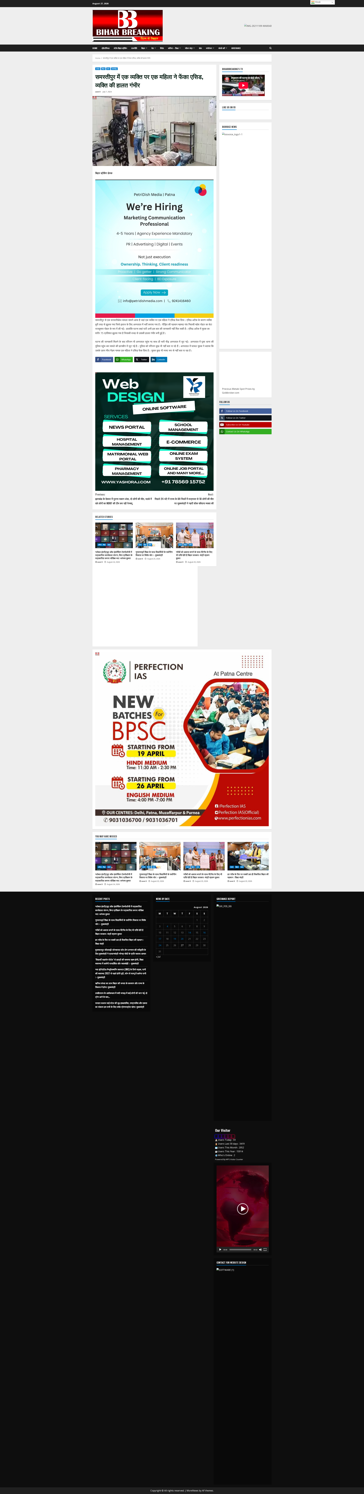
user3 (97, 92)
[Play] (220, 1249)
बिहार (143, 48)
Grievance (236, 48)
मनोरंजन (209, 48)
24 (160, 945)
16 (204, 932)
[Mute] (260, 1249)
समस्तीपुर (114, 69)
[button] (242, 1209)
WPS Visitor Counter (234, 1159)
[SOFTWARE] (154, 431)
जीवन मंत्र (189, 48)
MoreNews (192, 1490)
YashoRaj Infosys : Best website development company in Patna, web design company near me (153, 366)
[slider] (240, 1249)
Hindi (317, 2)
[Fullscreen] (265, 1249)
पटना (140, 545)
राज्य (108, 69)
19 (174, 938)
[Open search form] (270, 48)
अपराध (98, 69)
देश (152, 48)
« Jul (158, 956)
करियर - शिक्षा (101, 545)
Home (94, 48)
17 (160, 938)
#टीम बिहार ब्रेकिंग (120, 48)
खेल (200, 48)
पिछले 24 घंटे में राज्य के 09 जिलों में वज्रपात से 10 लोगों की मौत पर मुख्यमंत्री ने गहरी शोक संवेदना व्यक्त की (184, 498)
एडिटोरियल (105, 48)
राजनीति (134, 48)
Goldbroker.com (230, 392)
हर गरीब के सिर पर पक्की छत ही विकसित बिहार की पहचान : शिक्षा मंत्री (248, 875)
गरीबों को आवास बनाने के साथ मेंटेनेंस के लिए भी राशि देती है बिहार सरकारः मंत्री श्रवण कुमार (194, 555)
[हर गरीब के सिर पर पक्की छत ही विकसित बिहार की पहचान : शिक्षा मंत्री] (248, 856)
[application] (243, 1208)
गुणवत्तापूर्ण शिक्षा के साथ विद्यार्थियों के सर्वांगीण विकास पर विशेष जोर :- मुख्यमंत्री (154, 553)
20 (182, 938)
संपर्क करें (221, 48)
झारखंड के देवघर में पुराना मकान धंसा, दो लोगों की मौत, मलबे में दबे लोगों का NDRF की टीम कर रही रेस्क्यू (123, 498)
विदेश (162, 48)
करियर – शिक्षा (173, 48)
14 (189, 932)
